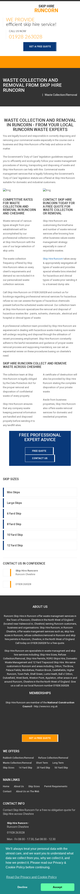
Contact (7, 791)
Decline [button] (22, 887)
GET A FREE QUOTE (40, 46)
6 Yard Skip (14, 513)
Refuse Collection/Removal (53, 757)
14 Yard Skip (25, 767)
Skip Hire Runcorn (53, 258)
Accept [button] (57, 887)
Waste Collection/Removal (61, 94)
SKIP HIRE (46, 8)
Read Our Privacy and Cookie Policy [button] (31, 877)
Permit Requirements (55, 786)
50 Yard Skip (61, 767)
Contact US (39, 458)
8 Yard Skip (14, 524)
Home (6, 786)
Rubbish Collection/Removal (18, 757)
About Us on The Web (27, 791)
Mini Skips (13, 492)
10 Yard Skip (15, 534)
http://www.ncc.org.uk (45, 706)
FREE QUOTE (39, 451)
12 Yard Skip (15, 545)
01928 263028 (25, 36)
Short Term (42, 763)
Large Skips (14, 502)
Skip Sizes (8, 767)
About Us (19, 786)
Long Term (58, 763)
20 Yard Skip (43, 767)
